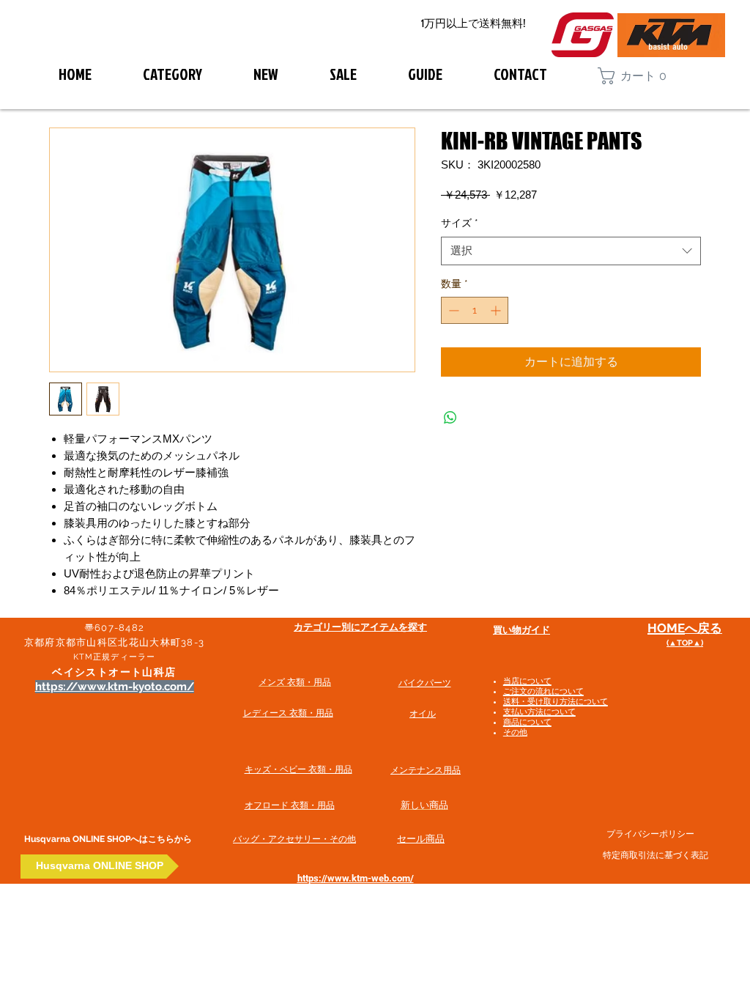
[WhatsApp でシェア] (450, 417)
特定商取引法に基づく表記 (655, 855)
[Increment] (497, 310)
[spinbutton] (474, 310)
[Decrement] (452, 310)
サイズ (459, 223)
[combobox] (571, 251)
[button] (639, 75)
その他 (515, 732)
